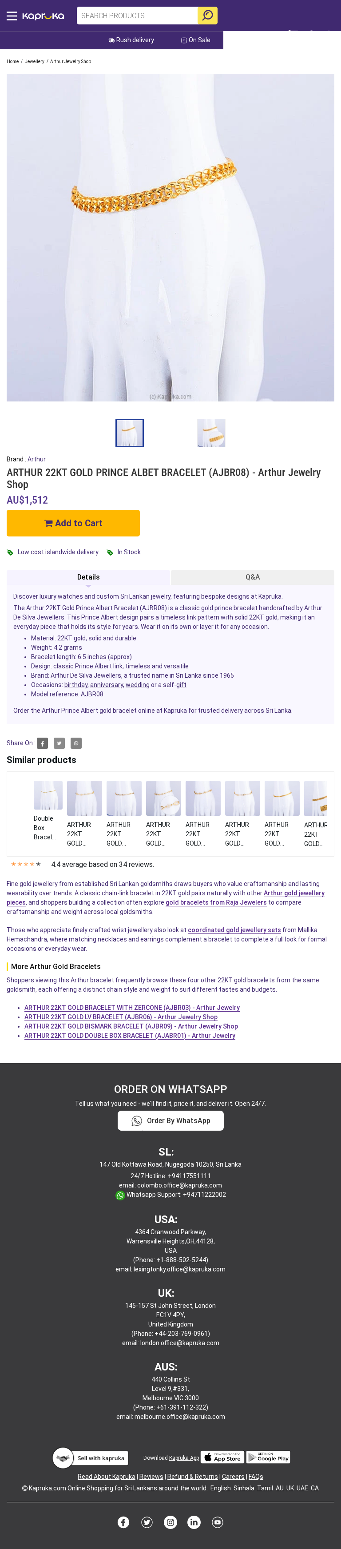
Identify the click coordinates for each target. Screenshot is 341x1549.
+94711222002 (204, 1194)
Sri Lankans (140, 1488)
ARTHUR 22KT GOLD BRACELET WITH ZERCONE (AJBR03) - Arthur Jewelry (132, 1007)
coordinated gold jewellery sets (234, 929)
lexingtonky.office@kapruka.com (180, 1269)
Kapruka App (184, 1458)
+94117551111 (189, 1176)
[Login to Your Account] (328, 38)
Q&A (253, 577)
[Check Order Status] (313, 37)
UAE (302, 1488)
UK (290, 1488)
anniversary (106, 684)
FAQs (256, 1476)
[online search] (208, 15)
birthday (75, 684)
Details (88, 577)
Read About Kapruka (106, 1476)
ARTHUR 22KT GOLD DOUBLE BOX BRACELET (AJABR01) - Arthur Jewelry (129, 1035)
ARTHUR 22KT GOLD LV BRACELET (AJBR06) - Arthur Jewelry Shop (121, 1017)
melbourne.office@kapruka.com (180, 1416)
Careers (233, 1476)
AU (280, 1488)
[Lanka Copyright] (25, 1488)
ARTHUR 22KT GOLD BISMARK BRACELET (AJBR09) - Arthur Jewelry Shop (131, 1026)
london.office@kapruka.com (179, 1342)
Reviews (151, 1476)
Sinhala (244, 1488)
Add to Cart (78, 523)
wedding (138, 684)
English (220, 1488)
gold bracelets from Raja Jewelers (216, 902)
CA (315, 1488)
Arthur (37, 459)
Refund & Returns (192, 1476)
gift (181, 684)
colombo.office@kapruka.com (179, 1185)
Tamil (265, 1488)
